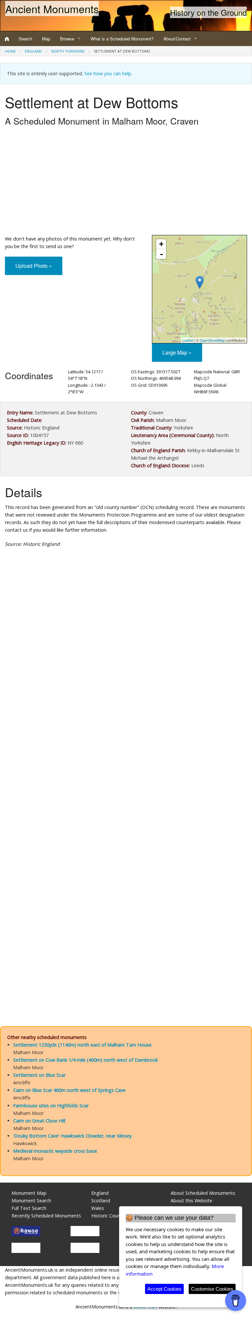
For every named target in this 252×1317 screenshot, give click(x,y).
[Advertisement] (126, 182)
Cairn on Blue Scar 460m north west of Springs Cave (69, 1090)
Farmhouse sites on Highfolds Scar (51, 1105)
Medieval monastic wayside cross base (55, 1151)
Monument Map (29, 1193)
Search (25, 38)
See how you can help (107, 73)
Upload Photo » (33, 265)
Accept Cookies (164, 1289)
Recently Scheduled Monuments (46, 1216)
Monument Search (31, 1200)
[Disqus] (126, 749)
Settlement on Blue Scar (39, 1075)
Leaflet (187, 340)
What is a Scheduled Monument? (122, 38)
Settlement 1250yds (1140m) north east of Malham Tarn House (82, 1045)
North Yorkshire (68, 51)
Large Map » (177, 352)
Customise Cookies (212, 1289)
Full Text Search (28, 1208)
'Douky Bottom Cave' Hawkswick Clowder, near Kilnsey (72, 1136)
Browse (67, 38)
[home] (7, 38)
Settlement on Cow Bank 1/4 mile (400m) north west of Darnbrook (85, 1060)
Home (10, 51)
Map (46, 38)
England (33, 51)
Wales (97, 1208)
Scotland (100, 1200)
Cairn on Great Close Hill (39, 1121)
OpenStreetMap (212, 340)
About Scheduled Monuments (203, 1193)
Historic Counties (109, 1216)
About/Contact (177, 38)
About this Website (191, 1200)
